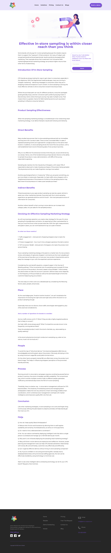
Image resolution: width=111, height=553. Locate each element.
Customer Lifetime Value (50, 271)
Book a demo (95, 5)
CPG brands (21, 78)
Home (36, 5)
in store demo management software (51, 386)
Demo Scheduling (48, 524)
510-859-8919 (82, 532)
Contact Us (59, 5)
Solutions (44, 5)
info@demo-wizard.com (85, 521)
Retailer (45, 520)
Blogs (67, 5)
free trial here (33, 464)
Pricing (51, 5)
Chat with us (14, 532)
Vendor (45, 528)
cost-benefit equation (35, 265)
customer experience (53, 259)
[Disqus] (55, 489)
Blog (62, 528)
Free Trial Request (66, 520)
